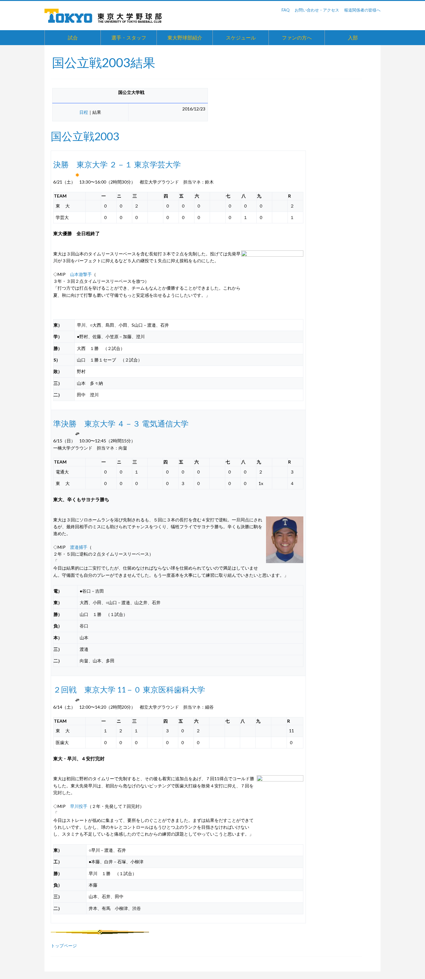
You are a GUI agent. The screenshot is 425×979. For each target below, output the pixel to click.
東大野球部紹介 (184, 37)
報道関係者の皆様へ (362, 9)
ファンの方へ (297, 37)
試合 (73, 37)
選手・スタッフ (128, 37)
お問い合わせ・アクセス (317, 9)
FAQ (286, 9)
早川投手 (78, 806)
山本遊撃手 (81, 274)
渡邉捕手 (78, 547)
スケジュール (241, 37)
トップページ (64, 945)
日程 (83, 112)
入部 (353, 37)
